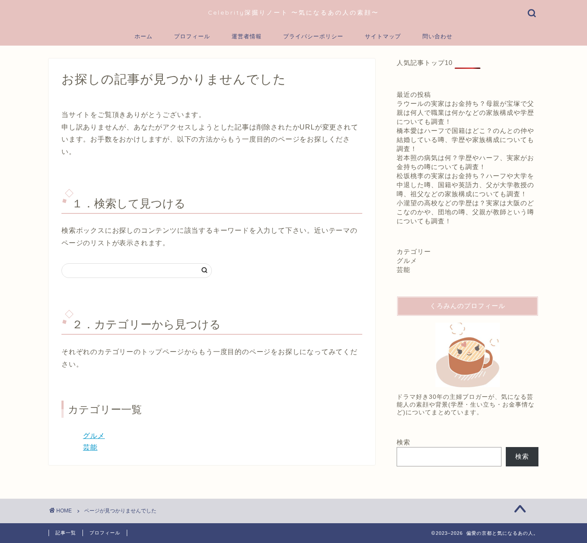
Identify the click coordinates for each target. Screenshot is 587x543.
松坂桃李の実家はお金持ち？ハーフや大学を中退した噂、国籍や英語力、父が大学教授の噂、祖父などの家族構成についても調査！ (465, 184)
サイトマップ (383, 36)
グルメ (94, 435)
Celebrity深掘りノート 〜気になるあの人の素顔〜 (293, 12)
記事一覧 (65, 532)
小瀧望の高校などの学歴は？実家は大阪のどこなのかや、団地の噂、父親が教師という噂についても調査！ (465, 212)
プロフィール (192, 36)
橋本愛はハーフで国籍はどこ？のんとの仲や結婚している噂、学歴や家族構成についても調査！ (465, 139)
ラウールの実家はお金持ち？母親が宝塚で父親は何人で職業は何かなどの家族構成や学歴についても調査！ (465, 112)
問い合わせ (437, 36)
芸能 (90, 447)
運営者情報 (247, 36)
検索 (403, 442)
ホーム (144, 36)
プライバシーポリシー (313, 36)
